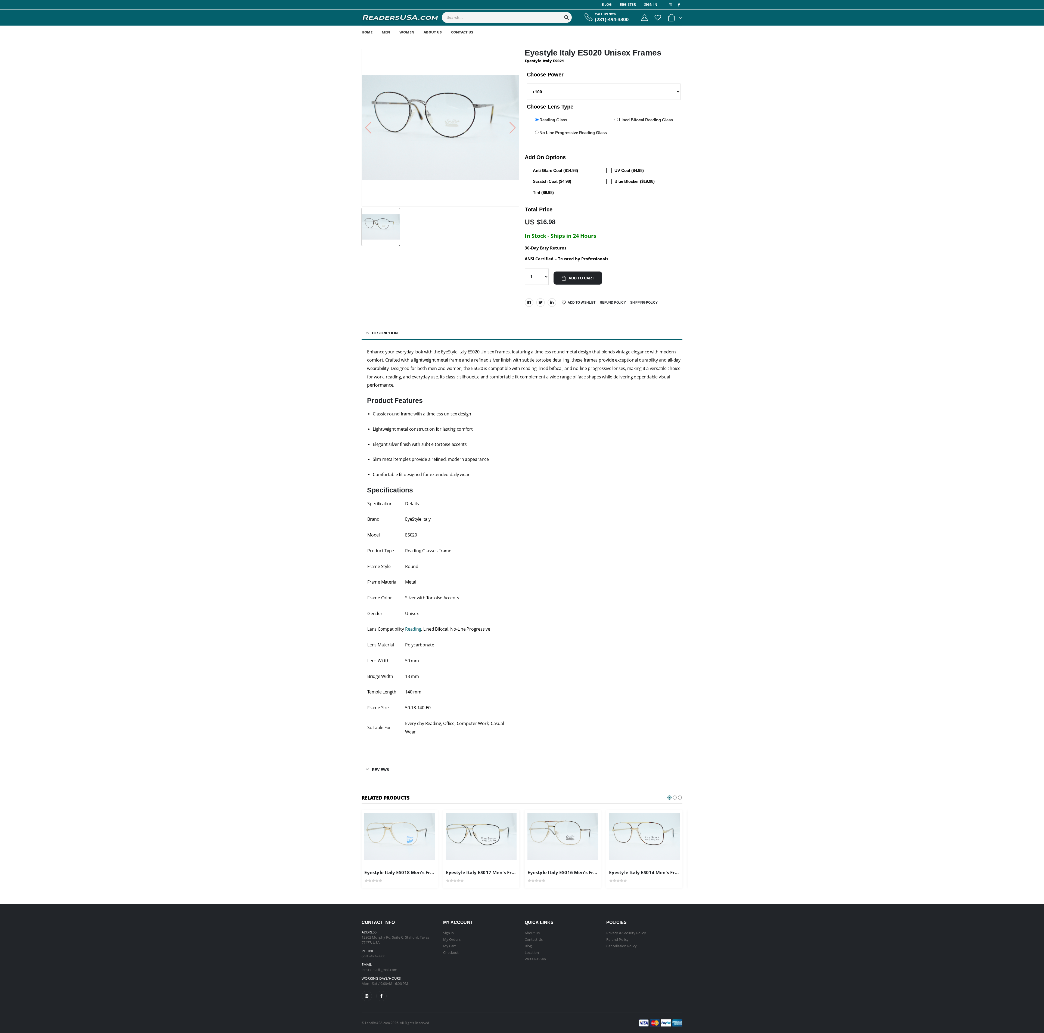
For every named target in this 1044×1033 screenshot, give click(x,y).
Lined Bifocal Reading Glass (646, 120)
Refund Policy (613, 302)
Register (628, 4)
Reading (413, 629)
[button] (674, 18)
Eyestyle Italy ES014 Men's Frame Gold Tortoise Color (669, 872)
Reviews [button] (380, 769)
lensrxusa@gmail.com (379, 969)
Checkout (451, 952)
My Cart (449, 945)
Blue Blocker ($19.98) (634, 181)
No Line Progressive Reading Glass (573, 132)
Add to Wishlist (581, 302)
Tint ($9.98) (543, 192)
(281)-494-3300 (612, 19)
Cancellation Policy (621, 945)
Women (406, 32)
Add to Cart (581, 278)
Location (532, 952)
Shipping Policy (644, 302)
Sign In (650, 4)
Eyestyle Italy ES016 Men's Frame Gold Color (578, 872)
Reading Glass (553, 120)
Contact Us (462, 32)
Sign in (448, 932)
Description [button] (385, 333)
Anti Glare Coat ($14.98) (555, 170)
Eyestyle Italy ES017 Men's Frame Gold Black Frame (504, 872)
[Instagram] (367, 996)
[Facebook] (529, 302)
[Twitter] (540, 302)
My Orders (452, 939)
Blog (606, 4)
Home (367, 32)
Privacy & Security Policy (626, 932)
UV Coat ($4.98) (629, 170)
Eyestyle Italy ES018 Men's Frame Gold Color (415, 872)
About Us (433, 32)
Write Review (535, 959)
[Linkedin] (552, 302)
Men (386, 32)
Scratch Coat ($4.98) (552, 181)
